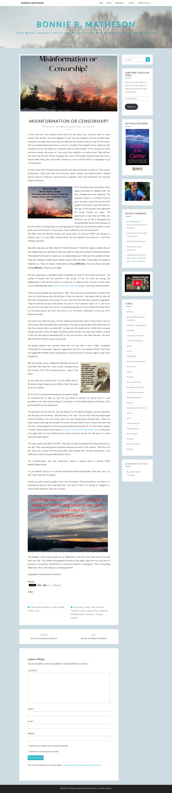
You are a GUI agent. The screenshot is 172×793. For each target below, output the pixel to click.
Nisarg (108, 788)
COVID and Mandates (40, 607)
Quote (129, 413)
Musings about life (134, 397)
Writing (130, 449)
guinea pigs (92, 610)
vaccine (74, 618)
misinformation (77, 614)
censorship (78, 607)
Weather (130, 439)
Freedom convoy (78, 610)
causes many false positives (65, 285)
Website (31, 733)
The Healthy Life (133, 423)
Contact (131, 3)
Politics (31, 610)
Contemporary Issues (135, 335)
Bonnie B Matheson (72, 127)
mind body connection (136, 392)
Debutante (142, 241)
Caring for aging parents (136, 325)
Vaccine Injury (132, 433)
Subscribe (119, 3)
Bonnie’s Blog (143, 3)
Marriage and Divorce (135, 387)
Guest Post (131, 366)
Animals (130, 311)
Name (31, 709)
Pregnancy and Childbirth (137, 408)
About (109, 3)
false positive (97, 607)
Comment (33, 670)
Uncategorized (133, 428)
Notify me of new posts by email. (44, 751)
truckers (99, 614)
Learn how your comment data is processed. (81, 765)
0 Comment (90, 127)
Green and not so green (136, 361)
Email (31, 721)
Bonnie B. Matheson (32, 2)
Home (101, 3)
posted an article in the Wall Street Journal (81, 429)
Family (54, 607)
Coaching (130, 330)
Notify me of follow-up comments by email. (49, 745)
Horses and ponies (134, 382)
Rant (38, 610)
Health (61, 607)
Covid (87, 607)
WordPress (92, 788)
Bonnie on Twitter (136, 464)
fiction (129, 351)
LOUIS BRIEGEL (133, 221)
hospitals (103, 610)
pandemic (90, 614)
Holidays (130, 377)
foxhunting (131, 356)
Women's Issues (133, 444)
